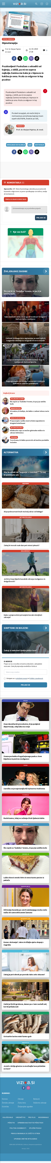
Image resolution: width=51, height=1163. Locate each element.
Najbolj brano (9, 393)
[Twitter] (19, 58)
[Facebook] (47, 4)
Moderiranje (43, 1117)
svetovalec (39, 145)
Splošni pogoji (35, 1128)
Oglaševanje (7, 1117)
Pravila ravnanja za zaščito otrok (25, 1133)
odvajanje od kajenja (16, 145)
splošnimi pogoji (21, 678)
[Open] (3, 4)
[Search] (36, 4)
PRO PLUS (31, 1117)
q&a (30, 145)
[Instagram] (42, 4)
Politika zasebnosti (18, 1128)
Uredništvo (20, 1117)
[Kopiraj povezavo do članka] (37, 58)
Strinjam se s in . (24, 678)
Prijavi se (41, 217)
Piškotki (11, 1123)
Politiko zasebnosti (36, 678)
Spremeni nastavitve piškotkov (30, 1123)
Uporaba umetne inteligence (25, 1139)
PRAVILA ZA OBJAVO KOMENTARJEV (15, 199)
